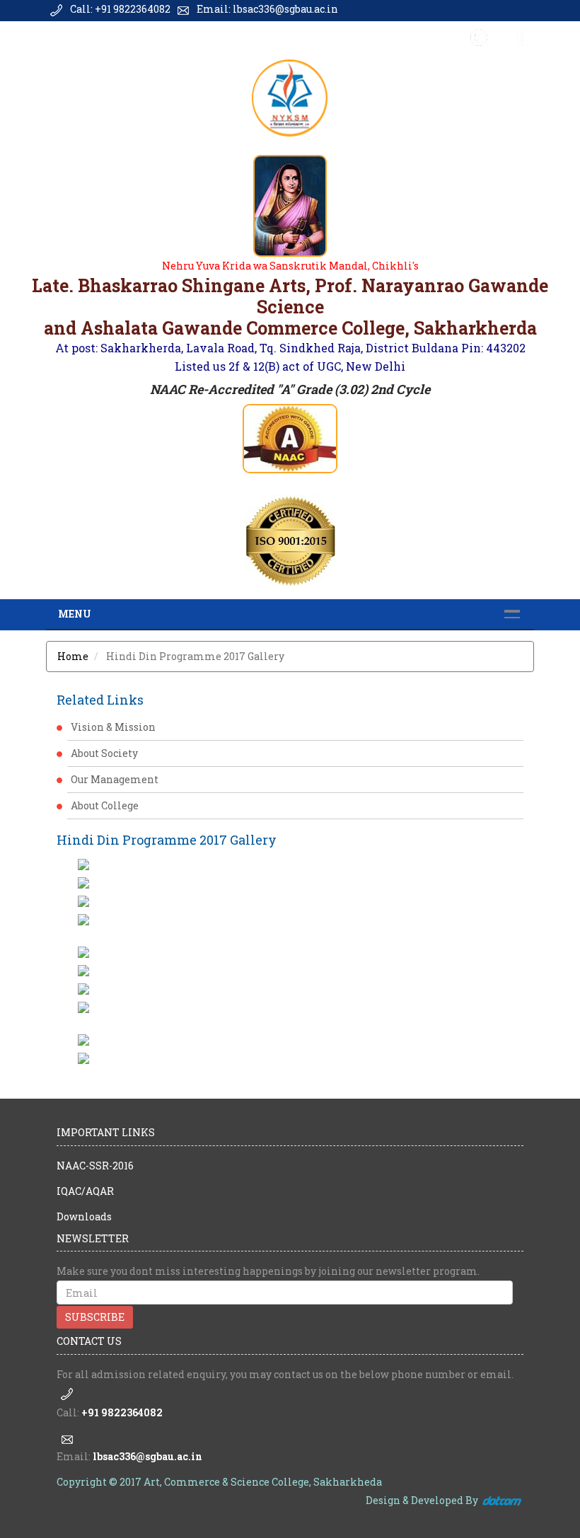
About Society (104, 753)
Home (72, 656)
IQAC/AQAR (85, 1191)
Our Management (114, 779)
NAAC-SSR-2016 (95, 1165)
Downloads (84, 1216)
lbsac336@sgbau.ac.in (147, 1456)
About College (105, 805)
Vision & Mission (113, 727)
